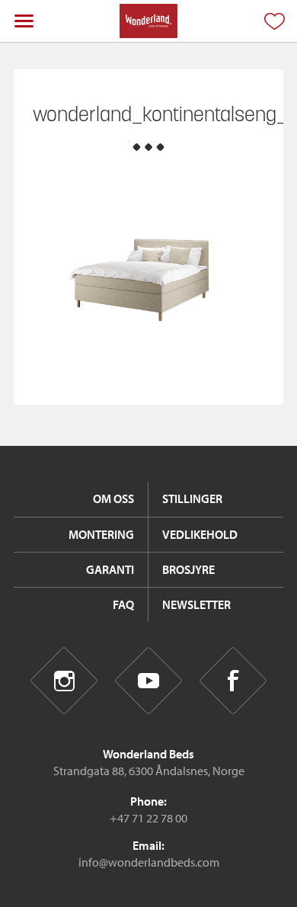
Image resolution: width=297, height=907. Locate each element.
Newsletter (196, 604)
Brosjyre (188, 569)
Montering (101, 534)
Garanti (110, 569)
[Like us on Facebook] (233, 681)
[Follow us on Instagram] (64, 681)
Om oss (113, 498)
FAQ (123, 604)
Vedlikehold (200, 534)
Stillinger (192, 498)
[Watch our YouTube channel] (149, 681)
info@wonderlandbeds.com (148, 862)
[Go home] (148, 21)
